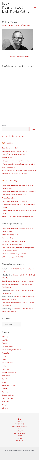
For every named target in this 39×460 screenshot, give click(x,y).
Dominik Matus (7, 281)
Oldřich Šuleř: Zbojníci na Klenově (13, 154)
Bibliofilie (5, 337)
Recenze (5, 392)
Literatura (5, 369)
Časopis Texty (10, 180)
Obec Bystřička (19, 431)
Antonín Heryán (7, 157)
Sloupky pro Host (8, 395)
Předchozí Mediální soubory (19, 56)
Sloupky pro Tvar (7, 398)
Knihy (4, 366)
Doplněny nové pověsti (9, 148)
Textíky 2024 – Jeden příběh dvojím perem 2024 (18, 216)
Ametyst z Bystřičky (8, 167)
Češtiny (4, 343)
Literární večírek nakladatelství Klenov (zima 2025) (19, 191)
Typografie (5, 405)
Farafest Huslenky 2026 (10, 234)
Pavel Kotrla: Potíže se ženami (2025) (14, 195)
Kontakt (19, 438)
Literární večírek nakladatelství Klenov (15, 201)
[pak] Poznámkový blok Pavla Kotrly (15, 7)
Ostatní (4, 382)
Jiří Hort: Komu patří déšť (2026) (13, 257)
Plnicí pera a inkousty (9, 385)
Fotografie (5, 353)
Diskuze (4, 25)
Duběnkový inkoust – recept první (24, 281)
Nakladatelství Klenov (9, 372)
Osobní (4, 379)
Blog (19, 419)
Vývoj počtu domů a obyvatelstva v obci (15, 161)
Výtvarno (5, 408)
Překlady (5, 388)
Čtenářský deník (7, 346)
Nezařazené (6, 376)
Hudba (4, 356)
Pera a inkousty (19, 433)
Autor (19, 428)
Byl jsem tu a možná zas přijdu (12, 244)
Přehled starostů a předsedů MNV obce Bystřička (18, 164)
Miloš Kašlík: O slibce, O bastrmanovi (14, 151)
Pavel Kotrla (6, 284)
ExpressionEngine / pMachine (12, 350)
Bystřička (8, 143)
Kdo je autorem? (7, 363)
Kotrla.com (19, 440)
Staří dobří (5, 401)
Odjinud (19, 435)
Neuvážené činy (7, 238)
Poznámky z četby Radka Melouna (13, 241)
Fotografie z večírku (8, 198)
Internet (4, 359)
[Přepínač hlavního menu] (35, 7)
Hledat (4, 125)
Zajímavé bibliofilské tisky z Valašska (14, 254)
